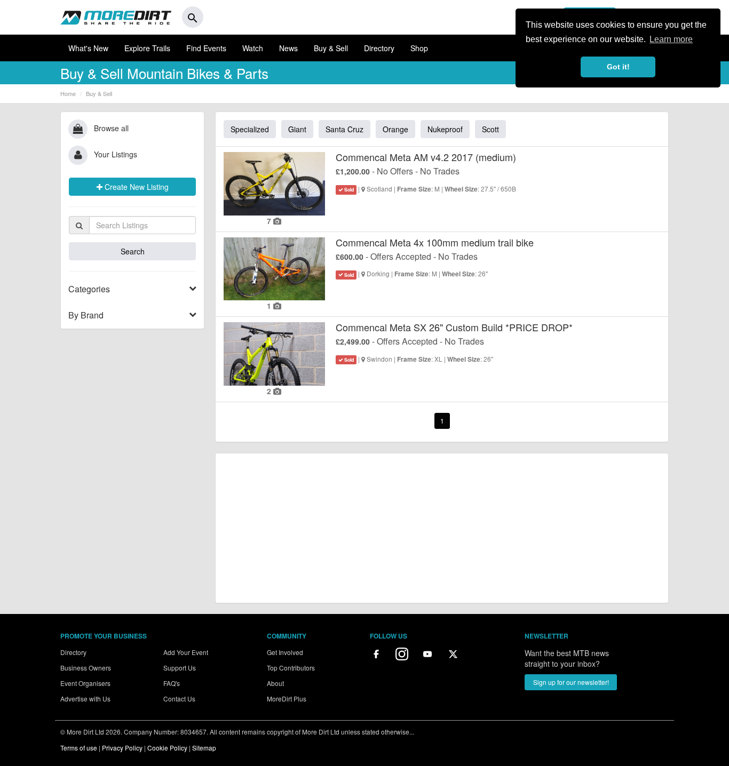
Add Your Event (185, 652)
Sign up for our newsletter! (571, 682)
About (275, 683)
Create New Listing (135, 186)
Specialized (250, 129)
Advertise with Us (85, 698)
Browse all (111, 128)
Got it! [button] (618, 66)
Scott (490, 129)
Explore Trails (147, 48)
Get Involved (285, 652)
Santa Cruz (344, 129)
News (288, 48)
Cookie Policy (167, 747)
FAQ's (171, 683)
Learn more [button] (671, 39)
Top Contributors (291, 667)
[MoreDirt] (115, 17)
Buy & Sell (331, 48)
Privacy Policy (122, 747)
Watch (252, 48)
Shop (419, 48)
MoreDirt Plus (286, 698)
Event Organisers (85, 683)
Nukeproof (445, 129)
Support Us (179, 667)
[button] (132, 289)
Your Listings (115, 154)
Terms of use (78, 747)
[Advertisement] (442, 528)
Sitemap (204, 747)
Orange (395, 129)
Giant (297, 129)
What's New (88, 48)
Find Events (206, 48)
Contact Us (179, 698)
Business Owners (85, 667)
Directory (379, 48)
